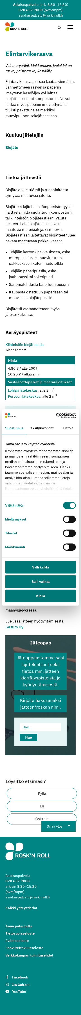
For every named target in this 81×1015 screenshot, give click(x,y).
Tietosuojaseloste (20, 933)
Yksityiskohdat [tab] (42, 428)
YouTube (19, 991)
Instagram (20, 984)
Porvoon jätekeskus (24, 396)
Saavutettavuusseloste (24, 948)
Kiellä (40, 596)
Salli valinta (41, 581)
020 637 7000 (30, 10)
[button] (42, 793)
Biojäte (11, 147)
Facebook (20, 977)
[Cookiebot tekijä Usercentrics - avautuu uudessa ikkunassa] (57, 416)
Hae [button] (28, 737)
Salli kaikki (40, 567)
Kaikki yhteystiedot (21, 908)
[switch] (69, 519)
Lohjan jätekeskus (23, 390)
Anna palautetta (18, 926)
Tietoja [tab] (68, 428)
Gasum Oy (14, 627)
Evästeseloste (17, 940)
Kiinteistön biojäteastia (24, 344)
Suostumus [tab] (14, 428)
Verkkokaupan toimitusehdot (29, 955)
